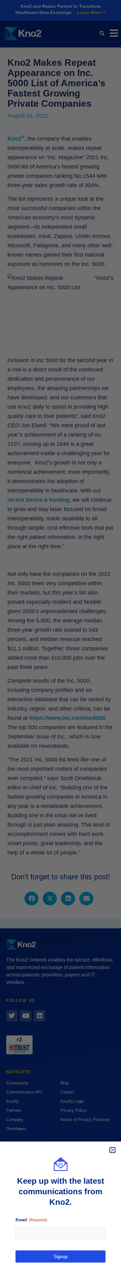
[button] (112, 1150)
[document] (60, 641)
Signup (61, 1256)
